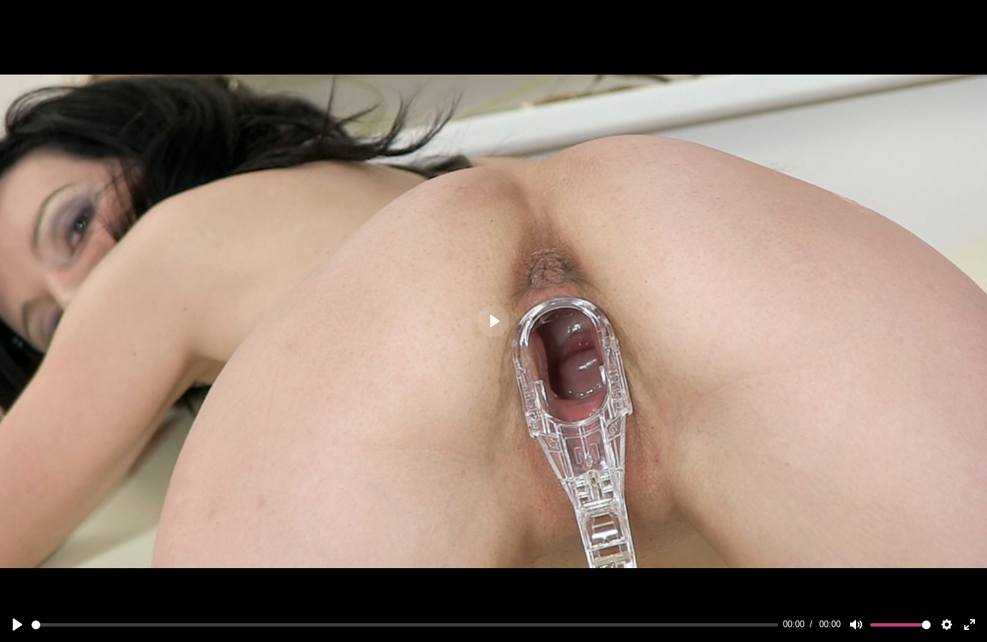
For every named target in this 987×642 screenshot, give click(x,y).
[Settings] (946, 624)
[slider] (405, 624)
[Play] (17, 624)
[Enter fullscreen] (969, 624)
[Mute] (856, 624)
